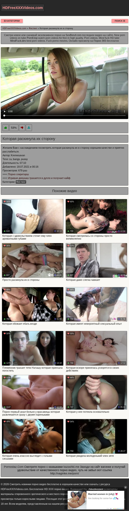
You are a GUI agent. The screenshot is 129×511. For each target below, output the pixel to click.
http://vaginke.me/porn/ (64, 473)
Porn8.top (32, 38)
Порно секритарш (18, 174)
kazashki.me (71, 466)
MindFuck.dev (18, 40)
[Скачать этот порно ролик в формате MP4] (29, 127)
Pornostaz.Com (13, 466)
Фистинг (21, 182)
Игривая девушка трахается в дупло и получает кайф (39, 178)
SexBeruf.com (73, 35)
